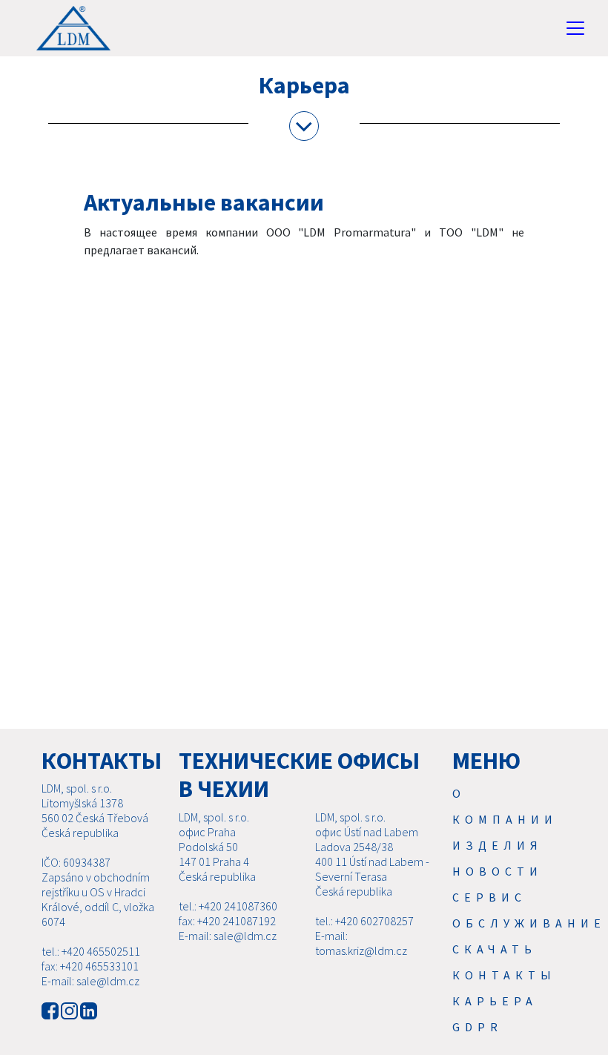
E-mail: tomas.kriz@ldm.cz (361, 943)
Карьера (495, 1000)
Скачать (494, 949)
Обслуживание (529, 923)
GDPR (477, 1026)
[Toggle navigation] (575, 28)
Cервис (489, 897)
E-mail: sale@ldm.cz (90, 980)
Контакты (504, 975)
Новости (497, 871)
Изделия (497, 845)
